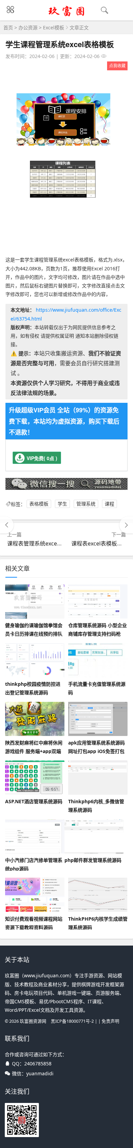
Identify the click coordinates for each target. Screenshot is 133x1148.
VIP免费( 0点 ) (42, 458)
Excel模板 (53, 27)
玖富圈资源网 (33, 1021)
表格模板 (38, 504)
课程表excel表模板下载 (99, 543)
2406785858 (37, 1063)
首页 (8, 27)
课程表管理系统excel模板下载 (43, 543)
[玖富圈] (66, 16)
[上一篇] (7, 525)
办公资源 (28, 27)
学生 (62, 504)
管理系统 (85, 504)
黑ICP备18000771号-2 (72, 1021)
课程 (109, 504)
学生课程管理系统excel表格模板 (59, 44)
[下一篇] (126, 525)
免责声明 (110, 1021)
